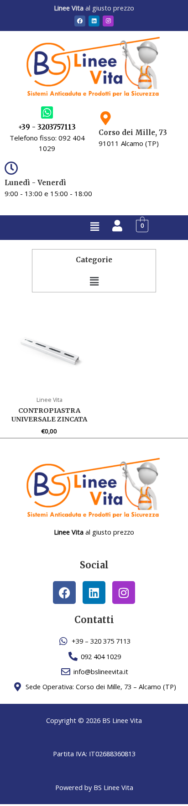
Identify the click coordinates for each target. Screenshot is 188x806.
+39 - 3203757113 (47, 127)
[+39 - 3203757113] (47, 113)
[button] (94, 226)
